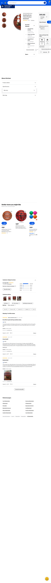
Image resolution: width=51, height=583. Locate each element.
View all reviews (7, 289)
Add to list (45, 52)
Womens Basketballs (30, 401)
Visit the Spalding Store (27, 13)
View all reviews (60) (19, 389)
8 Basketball (5, 403)
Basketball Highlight (30, 405)
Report (34, 333)
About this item (6, 78)
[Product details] (35, 83)
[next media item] (18, 21)
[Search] (45, 3)
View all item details (30, 49)
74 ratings (32, 20)
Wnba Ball (5, 405)
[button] (16, 22)
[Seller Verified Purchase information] (17, 317)
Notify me (43, 28)
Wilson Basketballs (6, 410)
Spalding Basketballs (7, 412)
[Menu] (2, 3)
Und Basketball (28, 408)
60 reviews (9, 284)
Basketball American (7, 408)
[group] (28, 20)
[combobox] (26, 3)
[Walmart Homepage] (5, 3)
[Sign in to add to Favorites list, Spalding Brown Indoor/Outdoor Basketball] (18, 17)
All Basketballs (28, 403)
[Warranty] (34, 90)
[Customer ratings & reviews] (35, 280)
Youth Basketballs (6, 401)
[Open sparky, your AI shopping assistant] (47, 579)
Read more (5, 347)
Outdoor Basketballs (30, 410)
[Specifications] (35, 86)
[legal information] (46, 16)
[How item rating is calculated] (15, 286)
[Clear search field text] (43, 3)
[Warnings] (35, 95)
